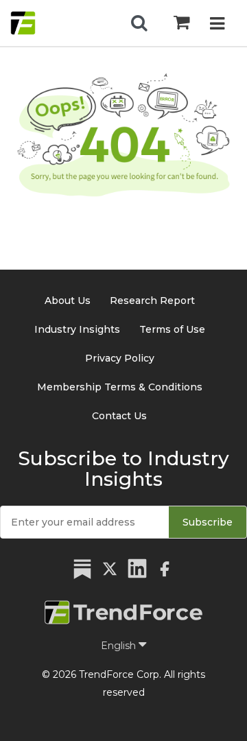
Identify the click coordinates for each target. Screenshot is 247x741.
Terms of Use (172, 329)
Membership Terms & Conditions (119, 387)
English (120, 645)
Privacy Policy (119, 358)
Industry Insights (77, 329)
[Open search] (139, 23)
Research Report (152, 300)
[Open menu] (217, 25)
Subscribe (208, 522)
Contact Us (119, 416)
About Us (68, 300)
